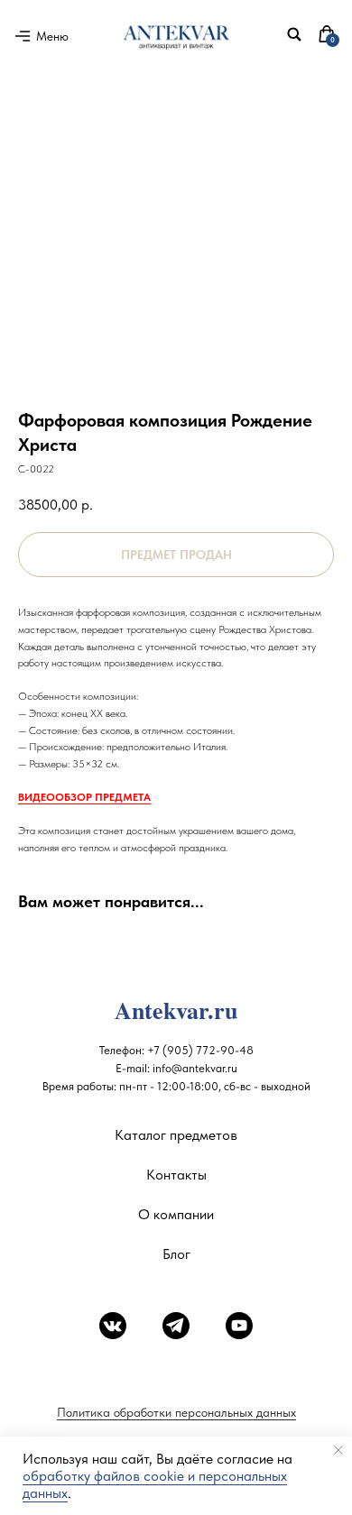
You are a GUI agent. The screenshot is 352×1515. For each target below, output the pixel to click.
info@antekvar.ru (195, 1068)
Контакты (176, 1174)
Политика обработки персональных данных (176, 1412)
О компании (176, 1214)
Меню (52, 36)
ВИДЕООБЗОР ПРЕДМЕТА (84, 797)
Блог (176, 1253)
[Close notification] (338, 1450)
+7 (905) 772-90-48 (200, 1050)
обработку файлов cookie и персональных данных (155, 1484)
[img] (294, 34)
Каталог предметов (176, 1134)
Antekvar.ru (176, 1010)
